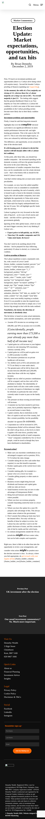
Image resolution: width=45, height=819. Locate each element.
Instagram (8, 715)
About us (8, 668)
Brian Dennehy (23, 63)
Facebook (8, 709)
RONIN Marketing (11, 815)
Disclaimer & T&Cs (12, 697)
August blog (33, 87)
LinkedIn (8, 712)
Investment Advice (12, 675)
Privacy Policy (10, 690)
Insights (7, 678)
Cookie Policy (10, 693)
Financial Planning (12, 672)
